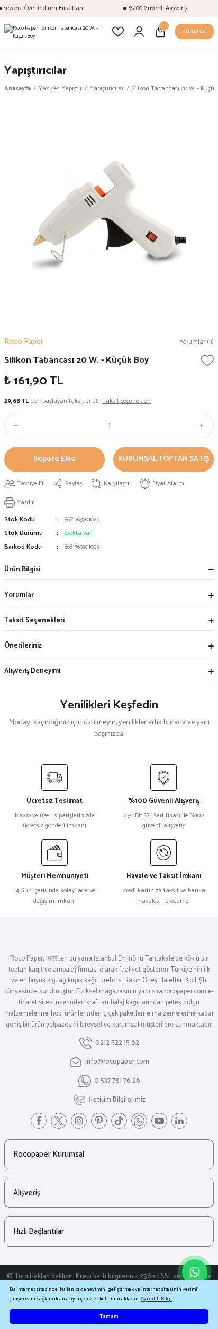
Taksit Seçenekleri (34, 620)
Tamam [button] (109, 1317)
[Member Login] (139, 31)
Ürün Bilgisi (22, 569)
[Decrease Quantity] (13, 425)
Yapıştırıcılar (35, 70)
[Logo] (53, 31)
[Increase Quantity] (204, 425)
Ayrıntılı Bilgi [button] (156, 1299)
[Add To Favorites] (207, 360)
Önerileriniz (23, 645)
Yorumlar (19, 595)
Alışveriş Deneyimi (32, 671)
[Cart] (160, 31)
